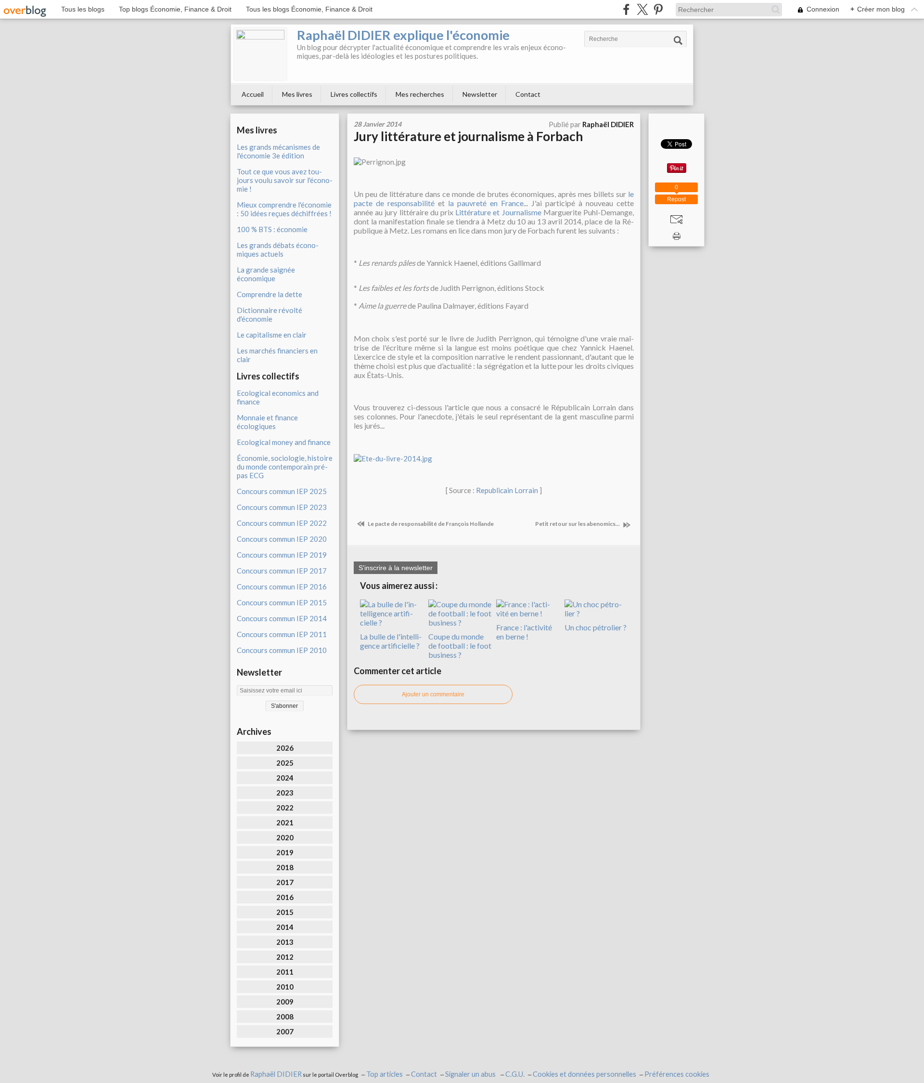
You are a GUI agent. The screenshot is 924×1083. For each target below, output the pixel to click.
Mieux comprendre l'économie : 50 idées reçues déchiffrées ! (284, 209)
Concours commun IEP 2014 (282, 618)
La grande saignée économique (266, 274)
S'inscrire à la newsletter (396, 568)
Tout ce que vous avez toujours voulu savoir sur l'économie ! (285, 180)
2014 (285, 927)
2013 (285, 942)
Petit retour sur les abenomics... (578, 523)
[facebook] (626, 9)
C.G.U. (515, 1074)
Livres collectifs (354, 94)
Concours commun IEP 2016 (282, 586)
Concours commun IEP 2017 (282, 570)
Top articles (384, 1074)
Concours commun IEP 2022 (282, 523)
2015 (285, 912)
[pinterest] (658, 9)
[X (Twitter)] (642, 9)
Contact (527, 94)
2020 (285, 837)
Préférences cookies (676, 1074)
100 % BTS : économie (272, 229)
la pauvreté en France (486, 203)
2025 (285, 762)
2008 (285, 1016)
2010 (285, 986)
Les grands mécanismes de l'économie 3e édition (278, 151)
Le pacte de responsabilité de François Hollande (430, 523)
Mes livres (297, 94)
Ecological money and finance (284, 442)
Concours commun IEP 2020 (282, 539)
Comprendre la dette (269, 294)
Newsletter (479, 94)
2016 (285, 897)
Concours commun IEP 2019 (282, 554)
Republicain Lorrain (507, 490)
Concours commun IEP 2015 (282, 602)
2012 (285, 957)
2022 (285, 807)
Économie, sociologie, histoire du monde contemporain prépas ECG (285, 467)
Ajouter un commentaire (433, 694)
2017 (285, 882)
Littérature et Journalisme (498, 212)
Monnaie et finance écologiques (267, 422)
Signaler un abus (471, 1074)
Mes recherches (420, 94)
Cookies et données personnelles (584, 1074)
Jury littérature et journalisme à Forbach (468, 136)
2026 (285, 748)
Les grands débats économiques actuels (278, 249)
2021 (285, 822)
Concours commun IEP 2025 (282, 491)
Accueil (253, 94)
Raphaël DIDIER (276, 1074)
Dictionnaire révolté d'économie (269, 314)
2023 (285, 792)
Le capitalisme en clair (272, 334)
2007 (285, 1031)
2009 (285, 1001)
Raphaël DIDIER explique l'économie (403, 35)
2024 (285, 777)
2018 (285, 867)
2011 (285, 971)
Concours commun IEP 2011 (282, 634)
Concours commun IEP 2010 (282, 650)
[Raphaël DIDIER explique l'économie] (260, 54)
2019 (285, 852)
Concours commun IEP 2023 (282, 507)
